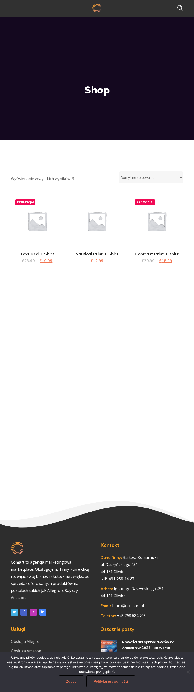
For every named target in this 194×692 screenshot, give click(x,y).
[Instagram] (33, 612)
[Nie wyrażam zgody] (188, 672)
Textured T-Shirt (37, 254)
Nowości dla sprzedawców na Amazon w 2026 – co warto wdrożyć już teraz (148, 647)
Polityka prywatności (111, 681)
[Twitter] (14, 612)
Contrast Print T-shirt (157, 254)
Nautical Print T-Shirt (96, 254)
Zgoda (71, 681)
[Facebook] (23, 612)
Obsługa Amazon (26, 650)
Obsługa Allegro (25, 641)
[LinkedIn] (42, 612)
